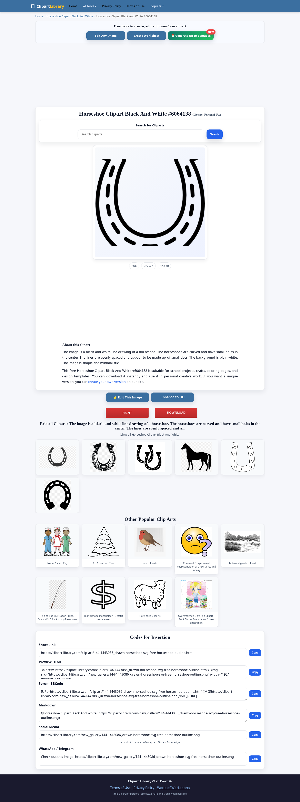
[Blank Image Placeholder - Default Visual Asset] (103, 594)
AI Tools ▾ (89, 6)
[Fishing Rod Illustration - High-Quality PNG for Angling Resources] (57, 594)
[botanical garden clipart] (242, 542)
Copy (255, 652)
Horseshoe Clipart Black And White (70, 16)
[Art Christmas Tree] (103, 542)
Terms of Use (136, 6)
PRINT (127, 412)
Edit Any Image (106, 36)
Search (214, 134)
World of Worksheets (173, 787)
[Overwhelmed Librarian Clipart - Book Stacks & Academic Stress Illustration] (196, 594)
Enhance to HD (172, 397)
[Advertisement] (150, 75)
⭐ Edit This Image (127, 397)
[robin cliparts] (150, 542)
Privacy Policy (111, 6)
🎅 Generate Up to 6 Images (192, 34)
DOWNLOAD (176, 412)
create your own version (107, 381)
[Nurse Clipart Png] (57, 542)
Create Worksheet (146, 36)
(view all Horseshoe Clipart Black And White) (150, 434)
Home (73, 6)
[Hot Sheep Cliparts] (150, 594)
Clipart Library (139, 781)
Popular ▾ (157, 6)
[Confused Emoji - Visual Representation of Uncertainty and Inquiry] (196, 542)
